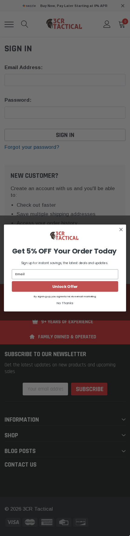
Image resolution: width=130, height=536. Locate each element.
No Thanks (65, 303)
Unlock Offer (64, 286)
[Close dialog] (121, 229)
